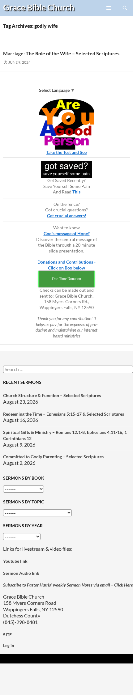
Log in (8, 645)
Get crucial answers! (66, 215)
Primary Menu (109, 15)
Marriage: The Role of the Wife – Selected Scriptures (61, 53)
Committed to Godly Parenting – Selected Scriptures (53, 456)
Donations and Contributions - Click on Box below (66, 264)
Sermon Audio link (21, 573)
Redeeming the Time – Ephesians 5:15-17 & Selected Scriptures (63, 414)
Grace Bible (38, 7)
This (76, 191)
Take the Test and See (66, 152)
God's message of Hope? (67, 233)
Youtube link (15, 561)
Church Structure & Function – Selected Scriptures (52, 395)
